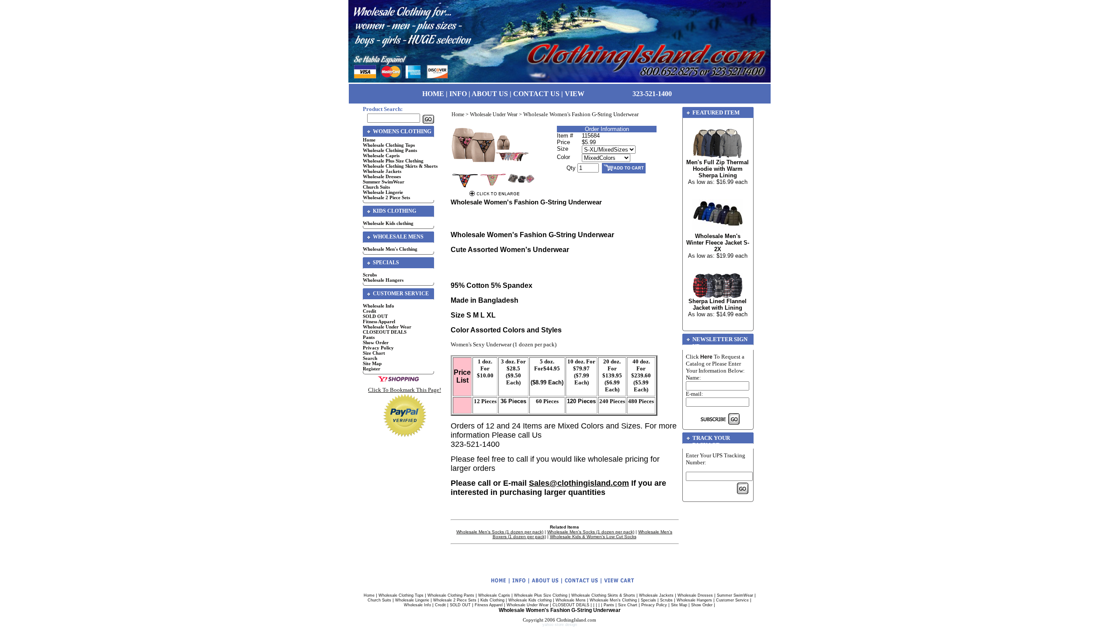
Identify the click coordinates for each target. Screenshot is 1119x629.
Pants (369, 337)
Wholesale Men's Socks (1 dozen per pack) (499, 531)
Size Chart (374, 353)
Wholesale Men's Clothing (390, 249)
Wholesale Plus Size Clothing (393, 160)
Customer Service (732, 600)
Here (706, 357)
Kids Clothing (492, 600)
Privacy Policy (378, 347)
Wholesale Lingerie (383, 192)
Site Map (372, 363)
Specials (648, 600)
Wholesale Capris (381, 155)
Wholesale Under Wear (387, 326)
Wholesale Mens (571, 600)
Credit (369, 311)
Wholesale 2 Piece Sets (386, 197)
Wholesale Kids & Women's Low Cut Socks (593, 536)
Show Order (376, 342)
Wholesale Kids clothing (388, 223)
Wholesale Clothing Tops (389, 145)
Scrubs (370, 274)
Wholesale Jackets (382, 171)
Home (369, 139)
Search (370, 358)
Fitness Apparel (379, 321)
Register (371, 368)
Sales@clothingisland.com (579, 483)
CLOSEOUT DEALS (385, 332)
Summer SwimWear (383, 181)
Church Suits (376, 187)
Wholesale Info (378, 305)
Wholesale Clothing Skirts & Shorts (400, 166)
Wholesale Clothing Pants (390, 150)
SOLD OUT (375, 316)
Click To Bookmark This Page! (404, 390)
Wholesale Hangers (383, 280)
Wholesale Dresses (382, 176)
